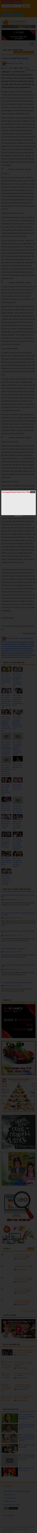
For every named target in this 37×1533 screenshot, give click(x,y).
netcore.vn (20, 515)
